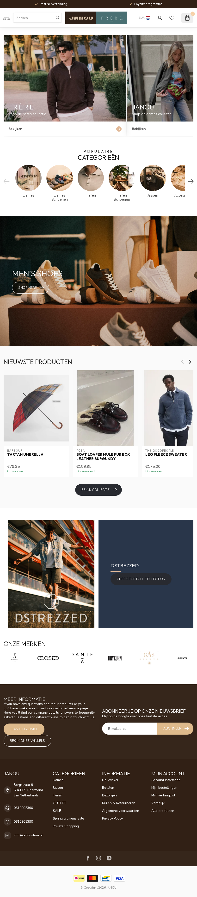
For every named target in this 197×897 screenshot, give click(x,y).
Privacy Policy (112, 818)
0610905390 (23, 808)
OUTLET (59, 803)
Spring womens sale (68, 818)
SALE (57, 810)
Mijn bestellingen (164, 787)
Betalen (108, 787)
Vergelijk (158, 803)
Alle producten (162, 810)
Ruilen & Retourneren (118, 803)
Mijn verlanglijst (163, 795)
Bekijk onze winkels (27, 740)
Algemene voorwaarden (120, 810)
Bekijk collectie (95, 489)
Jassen (58, 787)
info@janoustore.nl (28, 835)
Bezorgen (109, 795)
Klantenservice (24, 729)
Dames (58, 780)
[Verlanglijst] (171, 18)
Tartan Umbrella (25, 454)
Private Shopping (66, 826)
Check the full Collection (141, 579)
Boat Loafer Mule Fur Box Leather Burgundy (103, 456)
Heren (57, 795)
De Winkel (110, 780)
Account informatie (165, 780)
